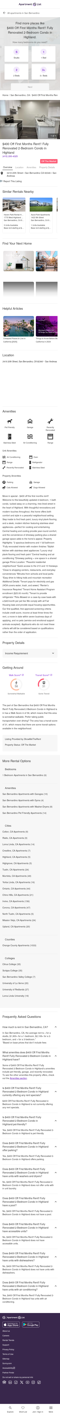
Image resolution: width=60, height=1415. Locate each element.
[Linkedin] (10, 1382)
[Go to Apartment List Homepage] (30, 4)
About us (6, 1331)
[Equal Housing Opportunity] (4, 1382)
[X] (22, 1382)
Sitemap (5, 1358)
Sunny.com (7, 1363)
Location (19, 167)
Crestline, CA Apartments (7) (16, 850)
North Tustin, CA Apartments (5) (18, 913)
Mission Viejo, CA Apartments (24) (19, 920)
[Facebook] (16, 1382)
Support (5, 1344)
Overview (7, 167)
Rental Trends (8, 1340)
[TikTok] (39, 1382)
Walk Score (15, 675)
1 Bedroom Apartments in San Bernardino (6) (24, 775)
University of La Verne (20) (15, 983)
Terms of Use (7, 1354)
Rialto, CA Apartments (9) (14, 837)
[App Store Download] (11, 1326)
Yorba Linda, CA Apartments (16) (18, 882)
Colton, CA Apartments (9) (15, 831)
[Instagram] (33, 1382)
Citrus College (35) (11, 964)
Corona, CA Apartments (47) (16, 907)
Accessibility (7, 1368)
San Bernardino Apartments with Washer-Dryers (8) (27, 806)
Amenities (31, 167)
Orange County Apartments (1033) (19, 945)
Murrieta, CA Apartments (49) (16, 875)
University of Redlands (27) (15, 989)
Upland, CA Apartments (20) (16, 926)
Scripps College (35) (12, 970)
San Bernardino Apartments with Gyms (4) (23, 800)
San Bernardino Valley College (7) (18, 976)
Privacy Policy (8, 1349)
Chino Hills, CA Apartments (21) (17, 894)
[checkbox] (16, 54)
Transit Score (42, 675)
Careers (5, 1335)
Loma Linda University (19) (15, 995)
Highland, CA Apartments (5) (16, 856)
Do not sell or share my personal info (17, 1377)
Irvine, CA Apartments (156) (16, 901)
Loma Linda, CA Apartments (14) (18, 844)
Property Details (47, 167)
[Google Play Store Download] (30, 1326)
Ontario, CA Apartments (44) (16, 888)
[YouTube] (27, 1382)
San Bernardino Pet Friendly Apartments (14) (24, 812)
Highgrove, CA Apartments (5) (17, 863)
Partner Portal (8, 1372)
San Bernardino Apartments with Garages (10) (25, 793)
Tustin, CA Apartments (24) (15, 869)
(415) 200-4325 (10, 156)
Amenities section (18, 1078)
